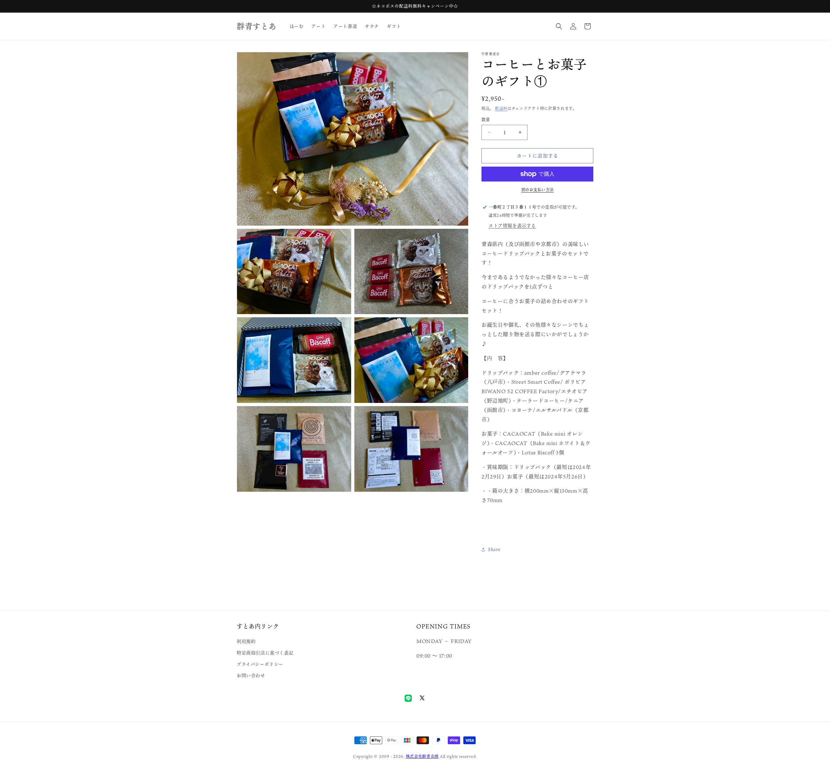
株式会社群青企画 (422, 756)
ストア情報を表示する (512, 225)
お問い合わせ (251, 675)
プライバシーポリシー (260, 664)
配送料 (501, 108)
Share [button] (494, 549)
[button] (559, 26)
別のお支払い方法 (537, 190)
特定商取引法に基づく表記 (265, 652)
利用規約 (246, 641)
